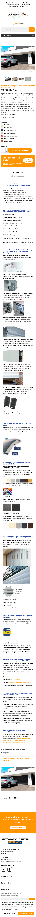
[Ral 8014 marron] (2, 139)
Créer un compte (14, 6)
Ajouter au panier (20, 150)
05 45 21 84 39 (24, 6)
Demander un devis (28, 160)
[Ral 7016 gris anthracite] (2, 130)
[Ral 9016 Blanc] (2, 125)
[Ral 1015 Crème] (2, 127)
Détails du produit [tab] (18, 176)
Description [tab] (18, 172)
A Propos (8, 4)
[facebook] (9, 869)
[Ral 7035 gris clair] (2, 133)
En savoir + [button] (15, 909)
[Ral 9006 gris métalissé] (2, 136)
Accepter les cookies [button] (26, 913)
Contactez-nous (25, 4)
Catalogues (15, 4)
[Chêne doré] (2, 141)
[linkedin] (3, 869)
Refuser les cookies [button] (10, 913)
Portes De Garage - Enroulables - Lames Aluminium (16, 759)
